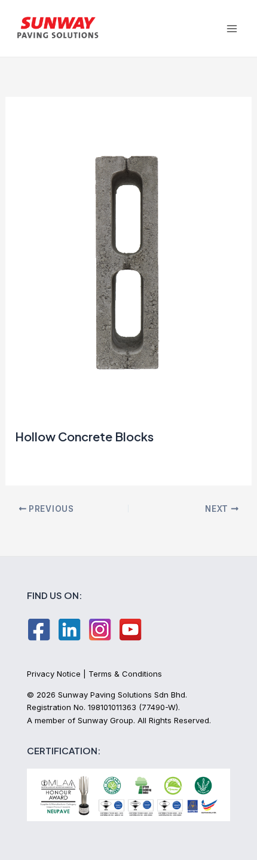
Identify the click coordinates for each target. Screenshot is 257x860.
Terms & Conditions (125, 673)
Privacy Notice (54, 673)
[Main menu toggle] (231, 28)
